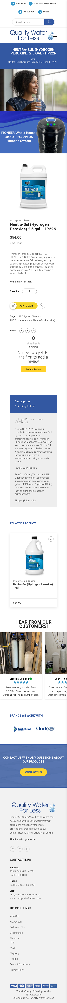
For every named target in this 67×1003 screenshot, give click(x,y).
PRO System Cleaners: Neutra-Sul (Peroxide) (32, 320)
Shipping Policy (25, 406)
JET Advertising (33, 994)
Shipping (14, 953)
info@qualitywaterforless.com (25, 894)
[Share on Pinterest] (33, 330)
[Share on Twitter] (21, 330)
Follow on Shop (18, 927)
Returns (14, 959)
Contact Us (33, 772)
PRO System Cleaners (21, 220)
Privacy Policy (17, 970)
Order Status (16, 933)
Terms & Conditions (20, 964)
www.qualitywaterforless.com (25, 898)
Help (12, 942)
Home (32, 59)
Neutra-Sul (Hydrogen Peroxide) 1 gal (33, 586)
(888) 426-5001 (27, 885)
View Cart (15, 916)
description (22, 401)
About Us (14, 938)
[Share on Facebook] (27, 330)
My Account (16, 921)
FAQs (12, 947)
